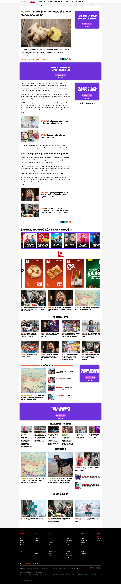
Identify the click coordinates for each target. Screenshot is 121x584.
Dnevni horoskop (84, 540)
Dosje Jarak (22, 549)
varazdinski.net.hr (60, 574)
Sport (40, 2)
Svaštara (83, 549)
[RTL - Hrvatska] (92, 568)
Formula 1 (36, 553)
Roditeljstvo (73, 5)
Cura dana (83, 538)
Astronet (83, 536)
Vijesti (21, 536)
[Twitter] (63, 59)
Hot (45, 2)
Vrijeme (21, 551)
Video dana (83, 553)
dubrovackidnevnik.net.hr (77, 574)
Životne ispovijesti (89, 5)
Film (50, 538)
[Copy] (70, 59)
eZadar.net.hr (87, 574)
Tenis (35, 547)
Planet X (83, 547)
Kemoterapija (27, 222)
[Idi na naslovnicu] (25, 3)
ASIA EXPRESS (79, 2)
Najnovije (99, 538)
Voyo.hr (31, 574)
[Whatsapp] (65, 59)
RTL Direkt (22, 544)
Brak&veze (23, 5)
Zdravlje (81, 5)
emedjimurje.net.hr (38, 574)
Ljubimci (53, 5)
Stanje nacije (22, 547)
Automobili (98, 5)
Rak (22, 222)
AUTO (67, 2)
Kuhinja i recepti (39, 5)
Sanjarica (98, 540)
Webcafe (57, 2)
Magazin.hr (36, 59)
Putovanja (65, 5)
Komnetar (83, 542)
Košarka (36, 544)
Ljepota (47, 5)
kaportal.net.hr (52, 574)
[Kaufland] (60, 254)
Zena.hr (26, 574)
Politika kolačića (45, 568)
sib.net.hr (45, 574)
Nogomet (36, 536)
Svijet (21, 538)
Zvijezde (50, 536)
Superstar (51, 549)
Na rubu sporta (37, 542)
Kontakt (60, 568)
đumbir (39, 222)
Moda (59, 5)
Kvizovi (82, 551)
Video (98, 536)
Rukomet (36, 538)
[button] (22, 234)
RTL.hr (21, 574)
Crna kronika (22, 540)
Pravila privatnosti (53, 568)
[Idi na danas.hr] (33, 2)
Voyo (50, 555)
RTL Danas (22, 542)
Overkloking (83, 544)
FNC (35, 551)
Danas (22, 534)
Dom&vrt (30, 5)
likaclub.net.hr (37, 576)
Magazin (50, 2)
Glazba (50, 540)
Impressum (22, 568)
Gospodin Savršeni (52, 551)
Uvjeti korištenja (36, 568)
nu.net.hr (94, 574)
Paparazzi (51, 542)
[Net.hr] (98, 568)
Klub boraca (37, 540)
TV (49, 544)
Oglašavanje (29, 568)
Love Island (51, 547)
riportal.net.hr (68, 574)
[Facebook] (61, 59)
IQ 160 (72, 2)
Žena (62, 2)
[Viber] (67, 59)
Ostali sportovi (37, 549)
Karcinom (34, 222)
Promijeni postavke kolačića (69, 568)
